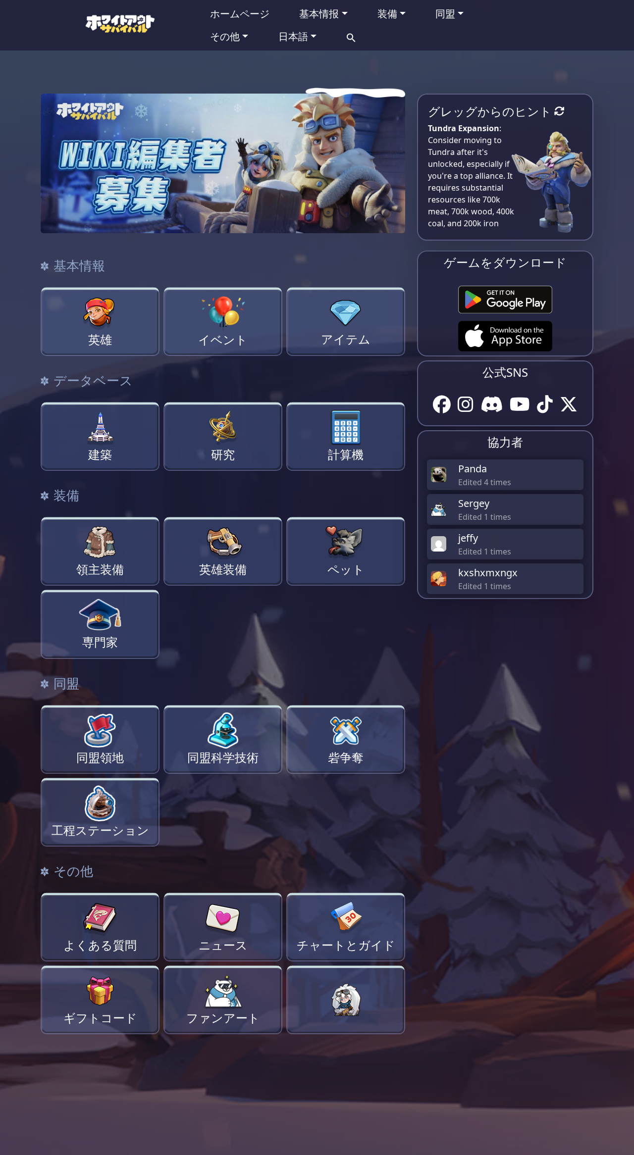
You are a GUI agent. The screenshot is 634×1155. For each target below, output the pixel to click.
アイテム (345, 339)
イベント (223, 339)
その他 (225, 36)
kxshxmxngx (488, 572)
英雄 (100, 339)
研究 (223, 454)
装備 (387, 13)
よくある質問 (100, 945)
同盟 (445, 13)
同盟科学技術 (223, 757)
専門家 (100, 642)
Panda (472, 468)
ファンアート (223, 1017)
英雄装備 (223, 569)
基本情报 (319, 13)
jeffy (468, 538)
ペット (346, 569)
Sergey (473, 503)
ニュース (223, 945)
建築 (100, 454)
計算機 (346, 454)
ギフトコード (100, 1017)
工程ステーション (100, 830)
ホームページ (239, 13)
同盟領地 (100, 757)
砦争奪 (346, 757)
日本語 (293, 36)
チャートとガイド (346, 945)
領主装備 (100, 569)
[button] (351, 36)
